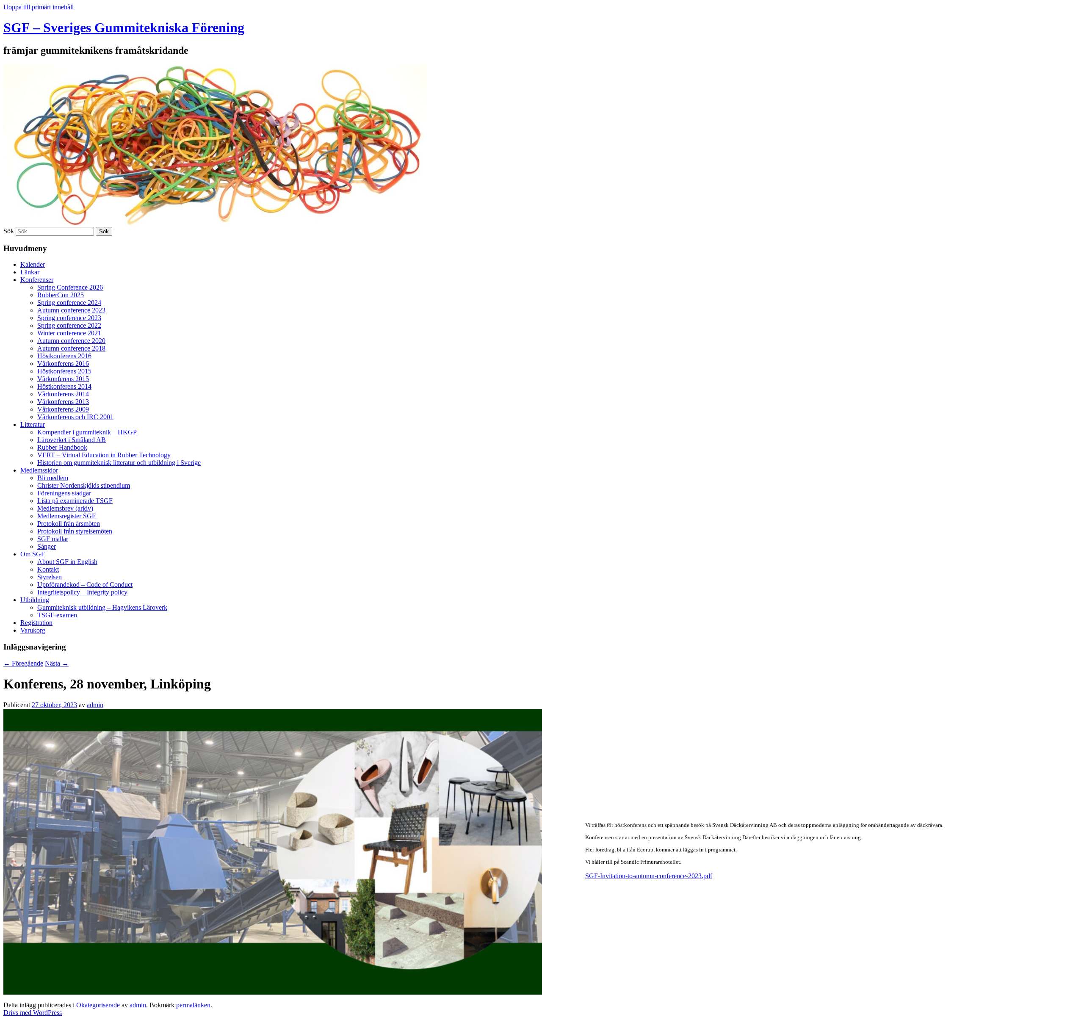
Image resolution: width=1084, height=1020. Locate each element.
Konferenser (36, 279)
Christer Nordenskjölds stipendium (83, 485)
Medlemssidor (39, 470)
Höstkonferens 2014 (64, 386)
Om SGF (32, 554)
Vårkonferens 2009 (63, 409)
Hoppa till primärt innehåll (38, 7)
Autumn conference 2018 (71, 348)
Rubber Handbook (62, 447)
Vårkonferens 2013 (63, 401)
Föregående (23, 663)
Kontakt (48, 569)
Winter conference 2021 (69, 333)
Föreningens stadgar (64, 493)
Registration (36, 622)
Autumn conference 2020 (71, 340)
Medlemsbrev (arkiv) (65, 508)
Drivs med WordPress (32, 1012)
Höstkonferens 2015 (64, 371)
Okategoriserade (98, 1005)
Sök (8, 231)
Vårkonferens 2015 (63, 378)
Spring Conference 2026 (70, 287)
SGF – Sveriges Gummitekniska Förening (123, 27)
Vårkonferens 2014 (63, 394)
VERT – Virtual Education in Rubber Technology (104, 455)
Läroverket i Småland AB (71, 439)
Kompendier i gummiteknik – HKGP (87, 432)
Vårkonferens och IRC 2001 (75, 416)
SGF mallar (52, 538)
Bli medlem (52, 477)
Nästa (57, 663)
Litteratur (32, 424)
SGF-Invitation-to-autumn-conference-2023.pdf (648, 875)
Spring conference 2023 (69, 317)
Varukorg (32, 630)
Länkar (29, 272)
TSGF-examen (57, 615)
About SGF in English (67, 561)
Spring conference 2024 (69, 302)
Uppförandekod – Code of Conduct (85, 584)
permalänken (193, 1005)
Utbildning (34, 599)
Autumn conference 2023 (71, 310)
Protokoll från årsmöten (68, 523)
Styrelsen (49, 576)
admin (95, 704)
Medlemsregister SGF (66, 516)
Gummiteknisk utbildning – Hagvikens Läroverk (102, 607)
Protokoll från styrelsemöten (74, 531)
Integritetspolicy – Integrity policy (82, 592)
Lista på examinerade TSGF (75, 500)
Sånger (46, 546)
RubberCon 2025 (60, 295)
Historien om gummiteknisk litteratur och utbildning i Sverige (119, 462)
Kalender (32, 264)
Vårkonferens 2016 (63, 363)
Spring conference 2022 (69, 325)
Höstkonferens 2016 (64, 355)
